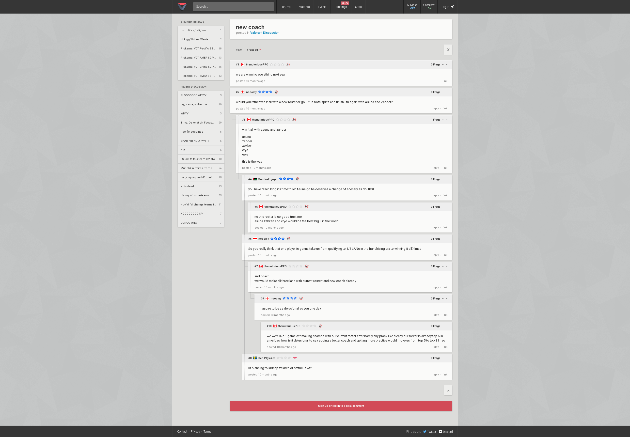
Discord (448, 432)
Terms (207, 431)
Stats (358, 7)
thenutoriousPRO (257, 64)
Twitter (431, 431)
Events (322, 7)
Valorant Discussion (264, 32)
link (445, 81)
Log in (445, 7)
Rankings (341, 5)
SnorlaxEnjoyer (268, 179)
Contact (182, 431)
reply (435, 108)
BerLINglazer (266, 358)
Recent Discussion (193, 87)
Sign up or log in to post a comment (341, 405)
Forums (286, 7)
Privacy (195, 431)
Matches (304, 7)
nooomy (251, 92)
